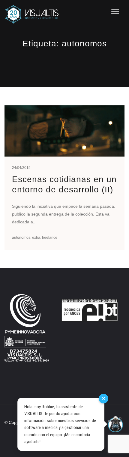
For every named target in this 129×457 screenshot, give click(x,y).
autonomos (21, 237)
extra (36, 237)
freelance (49, 237)
